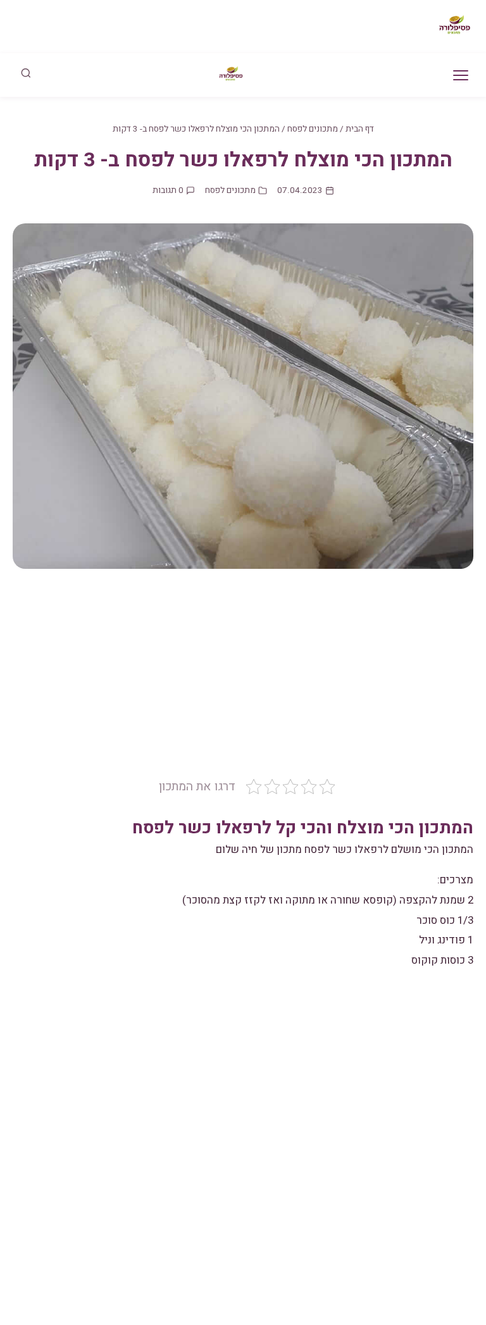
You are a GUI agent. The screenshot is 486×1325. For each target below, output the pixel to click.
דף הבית (360, 129)
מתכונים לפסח (312, 129)
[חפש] (26, 75)
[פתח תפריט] (460, 75)
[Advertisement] (243, 682)
